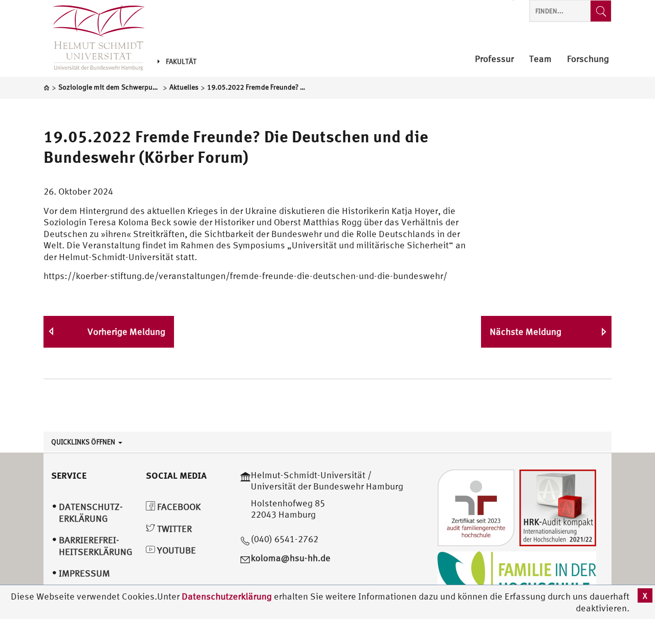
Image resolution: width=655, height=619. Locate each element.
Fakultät (181, 61)
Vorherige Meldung (126, 331)
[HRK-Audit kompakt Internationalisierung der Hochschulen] (557, 506)
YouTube (175, 550)
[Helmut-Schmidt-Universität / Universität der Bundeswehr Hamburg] (94, 38)
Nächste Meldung (525, 331)
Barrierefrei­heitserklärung (96, 546)
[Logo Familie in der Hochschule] (517, 575)
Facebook (178, 506)
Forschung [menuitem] (588, 59)
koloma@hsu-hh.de (291, 557)
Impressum (84, 573)
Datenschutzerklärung (227, 596)
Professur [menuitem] (494, 59)
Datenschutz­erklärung (91, 512)
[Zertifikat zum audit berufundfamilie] (476, 506)
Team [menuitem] (540, 59)
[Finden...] (601, 11)
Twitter (173, 528)
